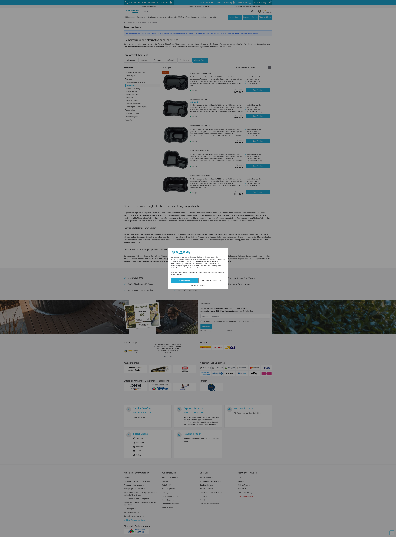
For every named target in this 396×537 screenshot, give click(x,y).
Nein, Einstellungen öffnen (212, 280)
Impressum (202, 285)
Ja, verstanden (184, 280)
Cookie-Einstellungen (210, 272)
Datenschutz (194, 285)
